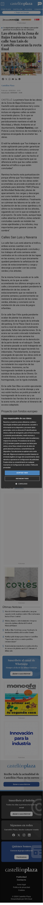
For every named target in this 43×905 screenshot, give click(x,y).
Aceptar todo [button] (22, 473)
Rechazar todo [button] (22, 479)
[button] (21, 484)
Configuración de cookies (21, 465)
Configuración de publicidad (29, 459)
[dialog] (21, 451)
